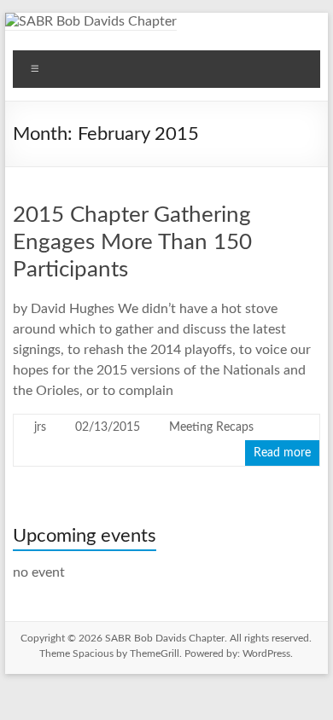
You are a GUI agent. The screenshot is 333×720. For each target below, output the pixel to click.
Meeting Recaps (211, 427)
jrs (40, 427)
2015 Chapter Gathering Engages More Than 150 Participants (132, 242)
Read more (282, 453)
